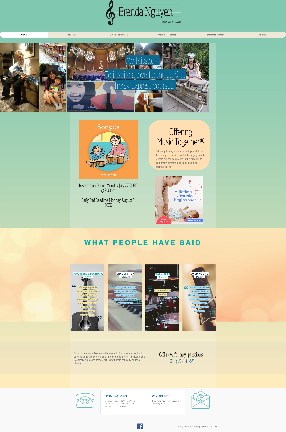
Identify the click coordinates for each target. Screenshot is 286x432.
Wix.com (214, 426)
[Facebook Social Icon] (140, 426)
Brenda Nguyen (146, 11)
